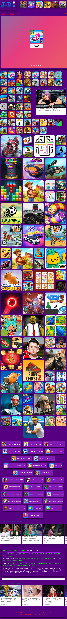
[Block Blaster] (19, 86)
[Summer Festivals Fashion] (43, 78)
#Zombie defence (30, 563)
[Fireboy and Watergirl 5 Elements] (11, 94)
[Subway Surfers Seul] (27, 117)
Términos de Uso (43, 614)
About (20, 614)
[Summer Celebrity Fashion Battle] (19, 78)
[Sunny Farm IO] (11, 86)
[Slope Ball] (43, 133)
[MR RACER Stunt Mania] (35, 125)
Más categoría (7, 556)
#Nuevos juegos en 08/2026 (45, 563)
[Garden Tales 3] (19, 117)
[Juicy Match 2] (11, 133)
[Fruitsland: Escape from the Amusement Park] (51, 125)
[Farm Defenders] (27, 86)
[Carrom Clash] (3, 94)
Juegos (22, 550)
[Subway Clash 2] (54, 7)
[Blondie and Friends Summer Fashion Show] (27, 78)
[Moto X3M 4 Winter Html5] (11, 125)
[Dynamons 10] (43, 125)
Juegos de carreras (38, 553)
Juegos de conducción (23, 553)
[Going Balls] (27, 125)
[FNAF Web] (19, 133)
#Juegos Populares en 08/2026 (22, 565)
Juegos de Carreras (35, 451)
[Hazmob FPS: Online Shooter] (27, 133)
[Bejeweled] (35, 133)
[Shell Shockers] (11, 109)
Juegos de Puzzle (35, 444)
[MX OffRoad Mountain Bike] (3, 125)
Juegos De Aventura (24, 458)
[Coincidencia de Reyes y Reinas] (39, 7)
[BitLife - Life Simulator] (11, 117)
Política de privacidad (30, 614)
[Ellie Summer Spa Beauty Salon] (3, 86)
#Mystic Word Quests (15, 563)
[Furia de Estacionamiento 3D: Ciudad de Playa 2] (3, 101)
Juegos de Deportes (14, 444)
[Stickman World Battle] (27, 101)
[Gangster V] (51, 86)
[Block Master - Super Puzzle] (58, 125)
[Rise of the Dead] (23, 7)
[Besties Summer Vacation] (51, 78)
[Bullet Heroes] (19, 94)
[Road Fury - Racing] (58, 86)
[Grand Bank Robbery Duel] (11, 101)
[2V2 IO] (3, 133)
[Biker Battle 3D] (62, 7)
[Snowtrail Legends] (3, 117)
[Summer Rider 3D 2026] (35, 78)
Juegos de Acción (14, 451)
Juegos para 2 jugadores (53, 553)
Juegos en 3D (10, 553)
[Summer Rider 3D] (11, 78)
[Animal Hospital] (43, 86)
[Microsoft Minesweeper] (3, 109)
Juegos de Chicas (57, 451)
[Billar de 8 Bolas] (27, 94)
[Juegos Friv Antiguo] (14, 3)
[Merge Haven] (19, 101)
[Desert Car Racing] (47, 7)
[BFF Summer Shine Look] (3, 78)
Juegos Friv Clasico (4, 2)
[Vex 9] (19, 125)
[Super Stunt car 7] (27, 109)
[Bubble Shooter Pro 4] (31, 7)
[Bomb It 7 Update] (19, 109)
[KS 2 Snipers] (35, 86)
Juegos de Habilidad (56, 444)
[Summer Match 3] (58, 78)
